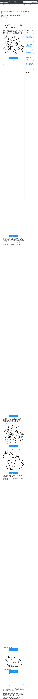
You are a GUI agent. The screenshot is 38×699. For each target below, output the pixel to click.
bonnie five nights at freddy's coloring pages (29, 64)
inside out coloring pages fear (29, 41)
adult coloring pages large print (29, 33)
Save (14, 57)
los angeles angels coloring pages (29, 57)
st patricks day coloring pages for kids (29, 37)
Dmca (10, 1)
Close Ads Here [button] (4, 2)
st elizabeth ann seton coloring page (29, 53)
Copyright (20, 1)
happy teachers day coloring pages (29, 50)
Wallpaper (26, 73)
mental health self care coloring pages (29, 60)
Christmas (26, 75)
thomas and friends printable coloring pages (29, 69)
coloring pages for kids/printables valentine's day (29, 45)
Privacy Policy (16, 2)
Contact (13, 1)
